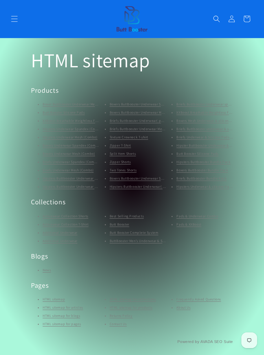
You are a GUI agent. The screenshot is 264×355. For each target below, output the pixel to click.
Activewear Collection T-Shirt (65, 224)
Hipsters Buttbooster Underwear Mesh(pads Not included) (88, 186)
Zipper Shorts (120, 162)
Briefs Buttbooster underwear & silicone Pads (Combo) (219, 129)
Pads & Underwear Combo (197, 216)
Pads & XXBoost (188, 224)
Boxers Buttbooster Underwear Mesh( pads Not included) (155, 112)
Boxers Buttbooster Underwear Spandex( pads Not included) (158, 104)
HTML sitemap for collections (133, 299)
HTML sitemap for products (131, 307)
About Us (183, 307)
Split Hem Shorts (123, 153)
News (47, 270)
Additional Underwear (60, 232)
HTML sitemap (54, 299)
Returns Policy (121, 315)
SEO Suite (223, 342)
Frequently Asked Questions (198, 299)
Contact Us (118, 324)
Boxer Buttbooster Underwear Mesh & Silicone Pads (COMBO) (91, 104)
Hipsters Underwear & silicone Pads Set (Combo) (215, 186)
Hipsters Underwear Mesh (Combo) (70, 137)
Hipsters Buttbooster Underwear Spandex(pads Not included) (91, 178)
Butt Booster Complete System (134, 232)
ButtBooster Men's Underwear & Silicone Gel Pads (149, 241)
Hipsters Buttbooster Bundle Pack (203, 162)
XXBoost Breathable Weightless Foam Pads (77, 120)
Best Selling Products (127, 216)
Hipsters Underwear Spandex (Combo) (73, 129)
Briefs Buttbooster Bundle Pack (201, 178)
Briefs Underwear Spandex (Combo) (71, 162)
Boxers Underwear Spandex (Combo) (72, 145)
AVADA (206, 342)
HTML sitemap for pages (62, 324)
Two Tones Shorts (123, 170)
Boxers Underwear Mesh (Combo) (69, 153)
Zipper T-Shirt (120, 145)
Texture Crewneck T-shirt (129, 137)
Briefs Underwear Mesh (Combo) (68, 170)
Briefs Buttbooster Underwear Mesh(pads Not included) (154, 129)
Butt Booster (119, 224)
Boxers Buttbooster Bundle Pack (202, 170)
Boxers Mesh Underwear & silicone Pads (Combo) (215, 120)
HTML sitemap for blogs (61, 315)
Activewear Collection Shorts (65, 216)
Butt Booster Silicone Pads (64, 112)
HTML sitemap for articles (63, 307)
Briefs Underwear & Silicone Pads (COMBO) (210, 137)
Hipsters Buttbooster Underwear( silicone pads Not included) (158, 186)
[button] (14, 18)
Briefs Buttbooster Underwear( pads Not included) (150, 120)
